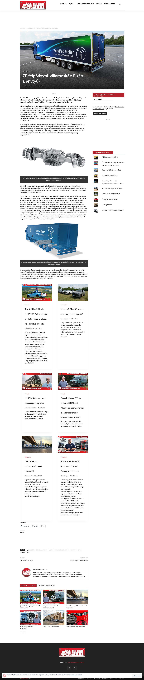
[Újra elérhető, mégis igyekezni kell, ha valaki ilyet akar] (30, 597)
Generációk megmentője (111, 194)
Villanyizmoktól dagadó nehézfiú (76, 626)
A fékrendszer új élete (110, 157)
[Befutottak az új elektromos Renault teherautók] (77, 597)
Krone (79, 550)
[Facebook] (69, 668)
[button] (120, 5)
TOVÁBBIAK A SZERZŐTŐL (46, 585)
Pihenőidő (64, 457)
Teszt (27, 305)
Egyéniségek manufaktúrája (79, 560)
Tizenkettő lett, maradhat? (111, 170)
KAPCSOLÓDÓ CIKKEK (28, 585)
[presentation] (37, 292)
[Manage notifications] (4, 675)
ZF (28, 552)
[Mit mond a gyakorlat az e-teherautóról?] (30, 617)
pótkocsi (23, 552)
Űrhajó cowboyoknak (110, 199)
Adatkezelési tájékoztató (75, 675)
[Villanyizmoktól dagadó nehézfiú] (77, 617)
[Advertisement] (54, 542)
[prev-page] (21, 632)
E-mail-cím (97, 100)
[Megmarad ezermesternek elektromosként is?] (53, 597)
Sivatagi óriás (107, 205)
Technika (29, 28)
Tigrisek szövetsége (26, 560)
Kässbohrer (72, 550)
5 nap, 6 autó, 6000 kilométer (51, 626)
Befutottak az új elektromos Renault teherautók (33, 466)
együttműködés (31, 550)
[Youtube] (75, 668)
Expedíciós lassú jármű (110, 175)
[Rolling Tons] (33, 5)
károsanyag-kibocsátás (60, 550)
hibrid (50, 550)
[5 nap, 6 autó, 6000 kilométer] (53, 617)
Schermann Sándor (30, 86)
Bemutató (64, 305)
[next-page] (24, 632)
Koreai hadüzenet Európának (112, 210)
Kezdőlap (22, 28)
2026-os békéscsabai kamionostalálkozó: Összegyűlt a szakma (70, 466)
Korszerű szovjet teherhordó (112, 188)
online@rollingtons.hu (76, 662)
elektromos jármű (42, 550)
